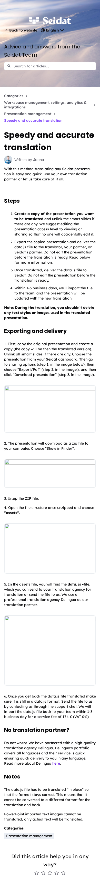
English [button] (52, 30)
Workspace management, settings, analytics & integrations (45, 104)
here (56, 763)
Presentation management (27, 113)
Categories (13, 96)
